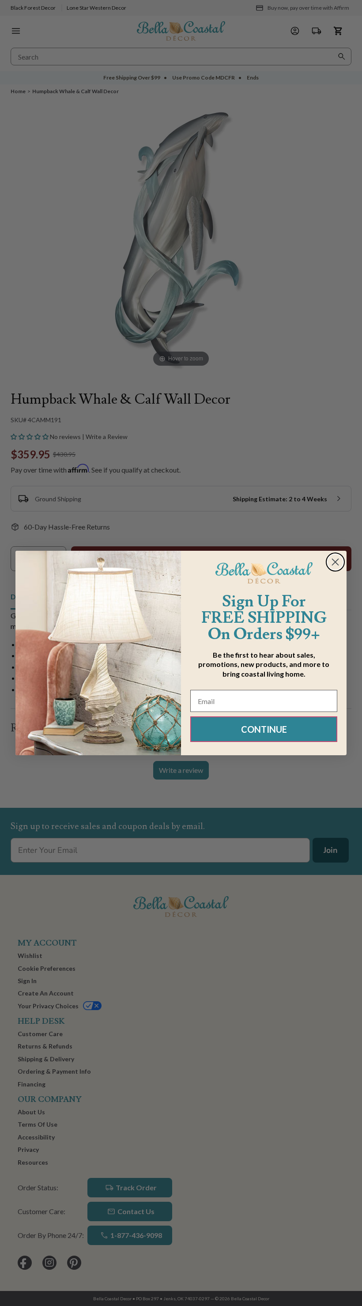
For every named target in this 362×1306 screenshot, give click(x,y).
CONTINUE (264, 729)
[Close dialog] (335, 562)
